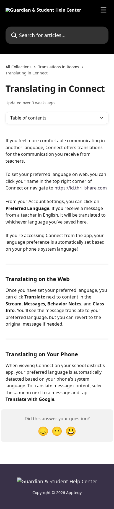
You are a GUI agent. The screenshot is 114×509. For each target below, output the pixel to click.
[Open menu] (103, 10)
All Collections (19, 66)
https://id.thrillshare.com (81, 188)
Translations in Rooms (58, 66)
